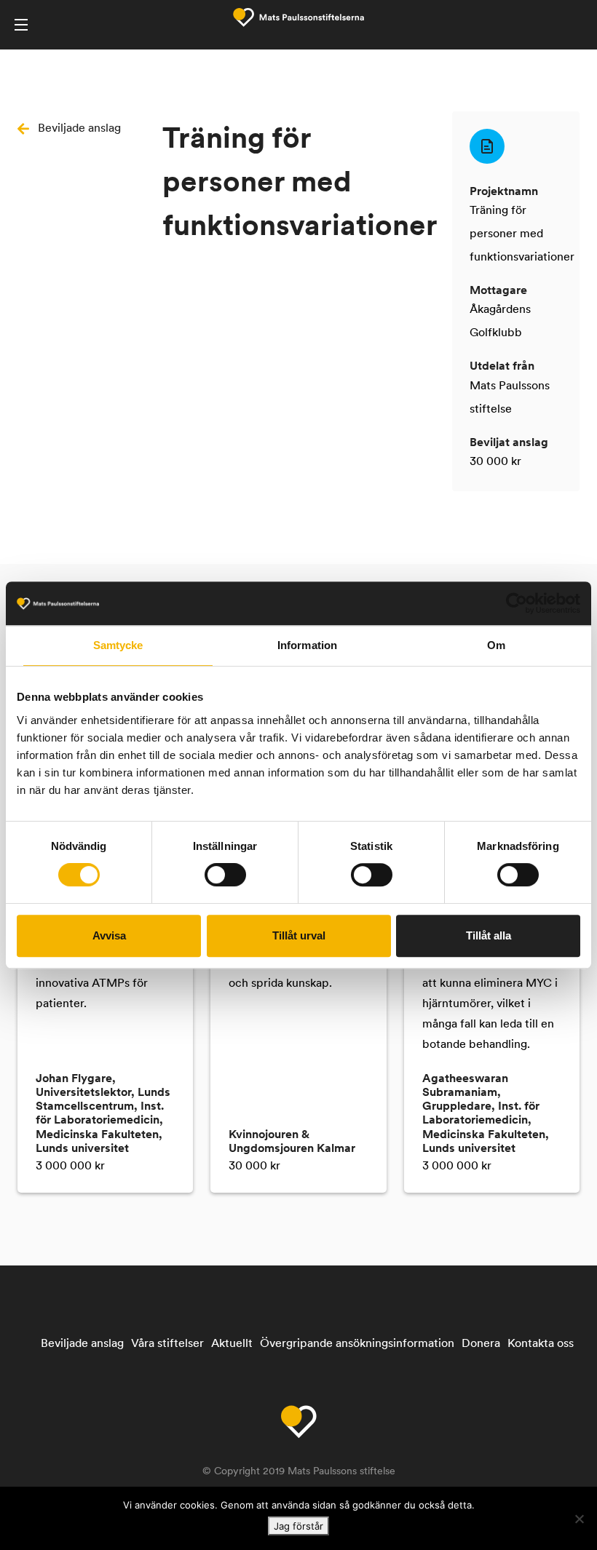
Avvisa (109, 935)
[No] (579, 1518)
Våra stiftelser (167, 1344)
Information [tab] (307, 645)
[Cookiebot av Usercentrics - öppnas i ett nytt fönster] (516, 603)
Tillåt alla (488, 935)
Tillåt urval (298, 935)
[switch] (225, 874)
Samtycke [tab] (118, 645)
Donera (481, 1344)
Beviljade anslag (79, 129)
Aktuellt (232, 1344)
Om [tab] (496, 645)
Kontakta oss (540, 1344)
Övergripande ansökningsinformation (357, 1344)
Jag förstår (298, 1526)
